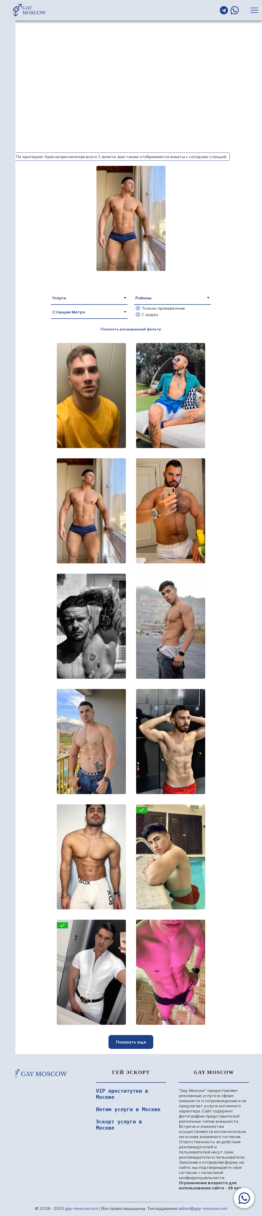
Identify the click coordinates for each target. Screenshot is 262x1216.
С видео (150, 314)
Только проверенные (163, 308)
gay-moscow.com (81, 1208)
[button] (244, 1198)
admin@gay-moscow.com (203, 1208)
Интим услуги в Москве (128, 1109)
